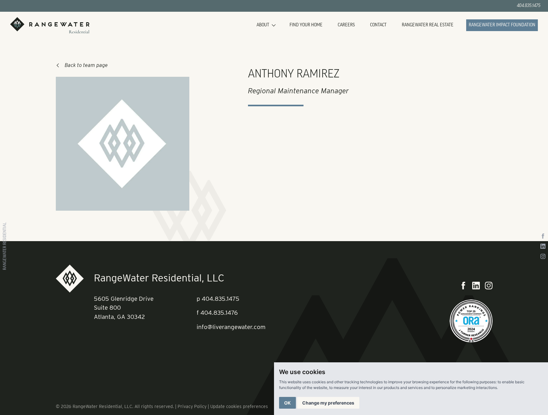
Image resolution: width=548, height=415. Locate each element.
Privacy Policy (192, 406)
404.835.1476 (219, 312)
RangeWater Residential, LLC (159, 278)
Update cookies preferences (239, 406)
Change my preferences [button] (328, 402)
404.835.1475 (528, 5)
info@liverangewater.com (231, 327)
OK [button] (287, 402)
